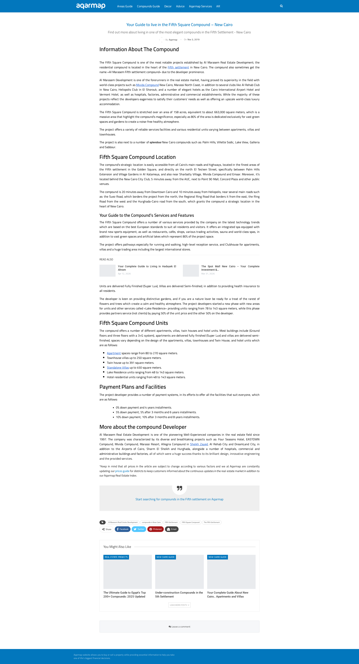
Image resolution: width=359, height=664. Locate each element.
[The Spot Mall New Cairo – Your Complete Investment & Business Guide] (191, 271)
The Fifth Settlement (212, 522)
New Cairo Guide (166, 557)
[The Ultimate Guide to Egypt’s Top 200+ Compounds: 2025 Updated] (127, 572)
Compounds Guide (148, 6)
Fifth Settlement (171, 522)
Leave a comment (180, 626)
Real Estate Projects (116, 557)
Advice (180, 6)
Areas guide (125, 6)
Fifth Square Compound (191, 522)
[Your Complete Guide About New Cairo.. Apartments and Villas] (231, 572)
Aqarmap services (200, 6)
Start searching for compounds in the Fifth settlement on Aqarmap (179, 499)
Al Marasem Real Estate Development (123, 522)
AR (218, 6)
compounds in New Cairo (151, 522)
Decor (168, 6)
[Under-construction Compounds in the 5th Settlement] (179, 572)
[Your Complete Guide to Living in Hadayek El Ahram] (107, 271)
